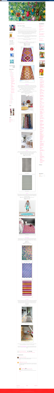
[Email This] (28, 351)
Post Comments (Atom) (21, 387)
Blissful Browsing (42, 84)
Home (27, 385)
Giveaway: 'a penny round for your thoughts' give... (13, 81)
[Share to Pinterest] (31, 351)
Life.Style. (41, 111)
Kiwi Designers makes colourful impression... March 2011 (41, 29)
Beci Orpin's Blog (42, 82)
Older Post (35, 385)
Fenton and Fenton (25, 352)
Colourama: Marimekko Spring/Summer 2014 (12, 86)
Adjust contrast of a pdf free (42, 118)
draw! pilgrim (41, 98)
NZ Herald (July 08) (41, 38)
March (11, 98)
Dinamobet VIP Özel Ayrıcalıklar (42, 99)
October (12, 73)
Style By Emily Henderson (41, 131)
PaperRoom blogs (42, 124)
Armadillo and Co (21, 352)
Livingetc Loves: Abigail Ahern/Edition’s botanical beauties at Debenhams (42, 113)
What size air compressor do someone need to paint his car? (42, 160)
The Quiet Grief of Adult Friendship (42, 142)
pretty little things (42, 127)
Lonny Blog (41, 116)
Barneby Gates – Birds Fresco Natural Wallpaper (42, 126)
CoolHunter (41, 89)
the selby (41, 152)
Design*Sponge (41, 95)
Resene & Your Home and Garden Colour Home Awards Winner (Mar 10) (41, 34)
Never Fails (41, 148)
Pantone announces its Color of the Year (42, 107)
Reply (19, 359)
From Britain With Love (42, 103)
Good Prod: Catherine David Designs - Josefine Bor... (13, 83)
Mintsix (32, 352)
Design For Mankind (42, 90)
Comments (41, 176)
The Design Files (42, 143)
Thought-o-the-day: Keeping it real (13, 92)
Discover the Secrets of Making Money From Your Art (42, 96)
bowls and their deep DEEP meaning (42, 121)
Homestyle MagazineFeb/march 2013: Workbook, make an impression (41, 26)
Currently (41, 91)
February (12, 99)
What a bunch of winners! (12, 77)
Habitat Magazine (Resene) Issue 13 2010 (41, 40)
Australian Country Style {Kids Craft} (42, 157)
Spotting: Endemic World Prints (12, 79)
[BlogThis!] (29, 351)
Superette (41, 133)
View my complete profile (12, 38)
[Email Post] (27, 351)
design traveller (41, 92)
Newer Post (18, 385)
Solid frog (41, 129)
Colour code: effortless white (42, 93)
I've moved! (41, 79)
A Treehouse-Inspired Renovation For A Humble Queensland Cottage (42, 145)
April (11, 97)
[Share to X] (30, 351)
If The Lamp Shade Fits (42, 106)
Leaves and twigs (41, 109)
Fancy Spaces (41, 101)
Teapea (34, 352)
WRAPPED (41, 162)
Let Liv (30, 352)
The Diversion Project (41, 147)
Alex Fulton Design (23, 368)
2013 (10, 71)
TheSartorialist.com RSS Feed (42, 151)
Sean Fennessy (32, 148)
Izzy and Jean (28, 352)
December (12, 72)
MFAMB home (41, 120)
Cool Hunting (41, 85)
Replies (21, 367)
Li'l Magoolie (41, 115)
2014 (10, 70)
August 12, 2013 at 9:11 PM (29, 368)
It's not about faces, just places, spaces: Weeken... (13, 89)
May (11, 96)
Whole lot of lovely (42, 156)
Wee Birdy (41, 155)
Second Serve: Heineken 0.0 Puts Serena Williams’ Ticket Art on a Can (42, 87)
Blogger (33, 391)
